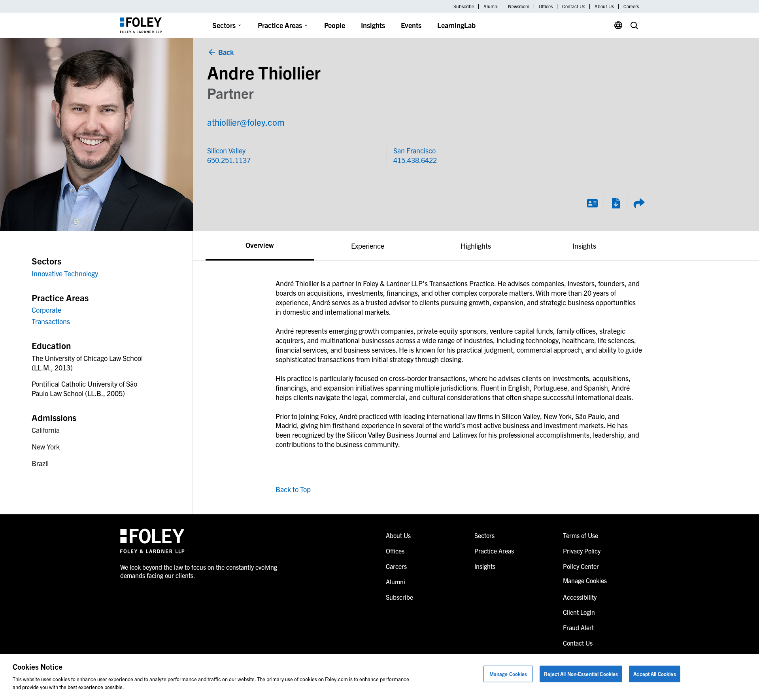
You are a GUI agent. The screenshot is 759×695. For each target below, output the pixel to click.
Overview (259, 244)
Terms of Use (580, 535)
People (334, 25)
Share (638, 203)
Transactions (51, 321)
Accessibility (580, 597)
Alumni (490, 6)
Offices (546, 6)
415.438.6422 (415, 159)
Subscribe (463, 6)
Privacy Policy (581, 551)
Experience (367, 245)
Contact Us (573, 6)
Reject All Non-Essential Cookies (581, 673)
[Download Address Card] (592, 203)
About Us (604, 6)
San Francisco (414, 150)
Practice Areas (280, 25)
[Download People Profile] (615, 203)
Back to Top (293, 489)
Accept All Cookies (654, 673)
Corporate (46, 309)
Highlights (476, 245)
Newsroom (518, 6)
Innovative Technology (65, 273)
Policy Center (581, 566)
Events (411, 25)
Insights (373, 25)
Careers (631, 6)
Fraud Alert (578, 627)
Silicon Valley (226, 150)
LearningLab (456, 25)
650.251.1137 (229, 159)
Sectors (224, 25)
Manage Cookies (508, 673)
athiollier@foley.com (246, 122)
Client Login (579, 612)
